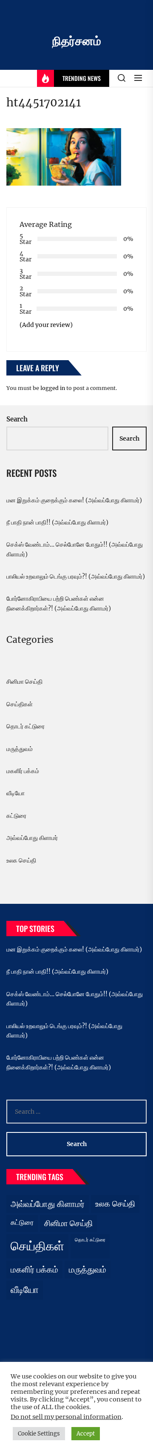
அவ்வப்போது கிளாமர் (32, 838)
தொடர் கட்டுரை (25, 726)
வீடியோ (15, 793)
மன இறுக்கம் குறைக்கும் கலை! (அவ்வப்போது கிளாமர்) (74, 500)
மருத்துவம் (19, 749)
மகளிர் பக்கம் (22, 771)
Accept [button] (85, 1433)
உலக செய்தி (21, 860)
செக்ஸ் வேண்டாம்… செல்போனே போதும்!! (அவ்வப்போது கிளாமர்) (74, 549)
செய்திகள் (19, 704)
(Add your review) (46, 325)
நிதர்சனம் (76, 41)
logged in (52, 388)
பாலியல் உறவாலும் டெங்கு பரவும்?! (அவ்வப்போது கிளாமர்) (75, 576)
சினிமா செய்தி (24, 681)
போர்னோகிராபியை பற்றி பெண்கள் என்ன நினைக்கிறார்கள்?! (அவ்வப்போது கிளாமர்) (58, 603)
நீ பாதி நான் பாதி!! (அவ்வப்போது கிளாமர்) (57, 522)
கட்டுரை (16, 816)
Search (17, 419)
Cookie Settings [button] (39, 1433)
